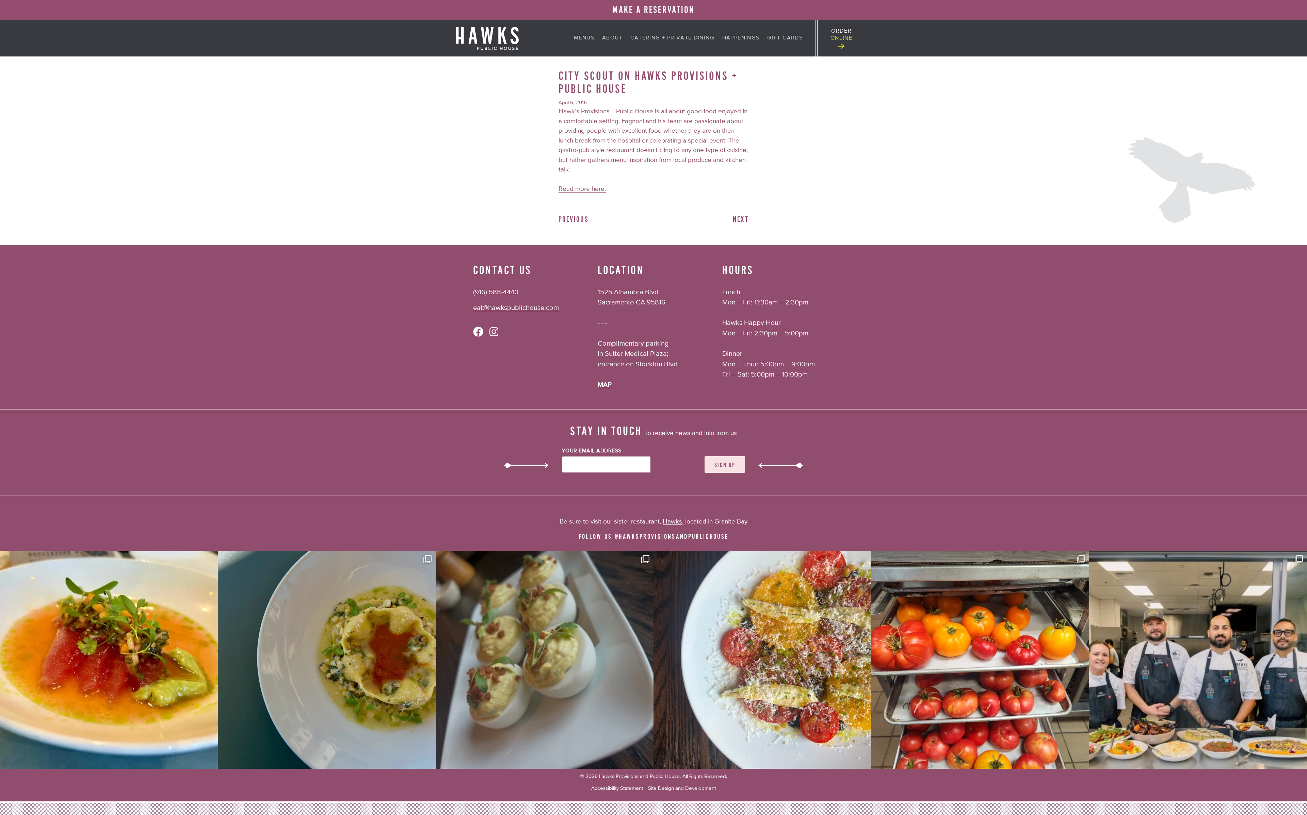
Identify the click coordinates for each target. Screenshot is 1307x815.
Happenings (741, 38)
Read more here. (582, 189)
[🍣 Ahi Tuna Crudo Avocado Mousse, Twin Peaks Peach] (109, 660)
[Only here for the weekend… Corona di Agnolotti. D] (327, 660)
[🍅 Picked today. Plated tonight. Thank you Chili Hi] (980, 660)
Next (740, 219)
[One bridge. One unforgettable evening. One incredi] (1198, 660)
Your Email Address (592, 451)
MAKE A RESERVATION (653, 10)
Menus (584, 38)
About (612, 38)
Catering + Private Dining (672, 38)
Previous (573, 219)
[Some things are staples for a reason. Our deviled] (545, 660)
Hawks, (673, 521)
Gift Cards (785, 38)
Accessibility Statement (617, 788)
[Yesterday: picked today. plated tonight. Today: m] (762, 660)
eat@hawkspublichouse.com (516, 308)
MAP (605, 384)
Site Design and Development (682, 788)
